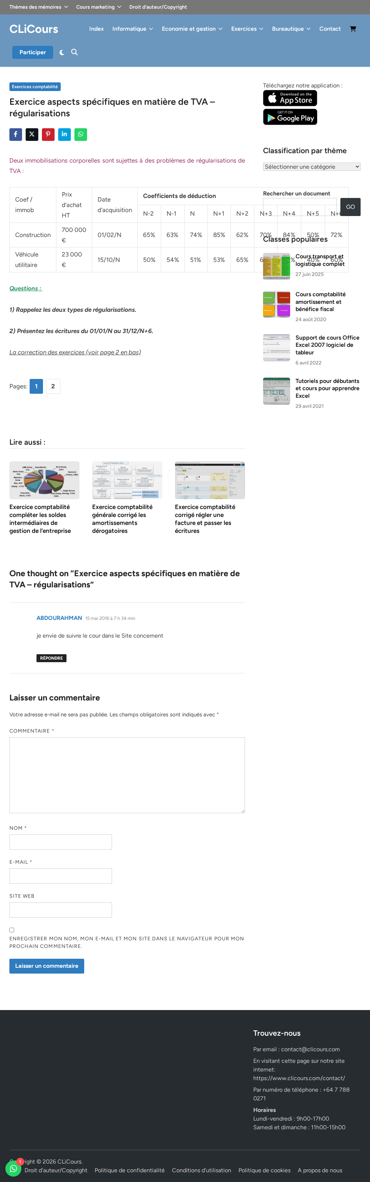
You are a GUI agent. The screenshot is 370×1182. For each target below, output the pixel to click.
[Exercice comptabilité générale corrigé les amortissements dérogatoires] (127, 479)
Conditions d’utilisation (201, 1170)
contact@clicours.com (310, 1049)
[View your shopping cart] (353, 30)
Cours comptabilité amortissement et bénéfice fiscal (321, 301)
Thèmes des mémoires (35, 7)
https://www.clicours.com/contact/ (299, 1078)
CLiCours (33, 29)
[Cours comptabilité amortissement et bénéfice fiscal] (276, 295)
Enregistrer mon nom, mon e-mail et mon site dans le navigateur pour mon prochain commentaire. (127, 942)
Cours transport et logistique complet (320, 260)
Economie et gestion (189, 28)
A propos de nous (320, 1170)
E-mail (21, 862)
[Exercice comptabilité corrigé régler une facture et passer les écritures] (210, 479)
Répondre (51, 658)
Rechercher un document (296, 193)
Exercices (244, 28)
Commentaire (32, 731)
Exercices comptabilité (35, 86)
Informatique (129, 28)
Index (96, 28)
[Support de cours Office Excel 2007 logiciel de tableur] (276, 338)
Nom (18, 828)
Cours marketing (95, 7)
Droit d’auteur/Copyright (158, 7)
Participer (33, 52)
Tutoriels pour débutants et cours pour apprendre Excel (328, 388)
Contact (330, 28)
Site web (22, 896)
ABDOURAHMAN (59, 617)
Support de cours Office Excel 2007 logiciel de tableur (328, 345)
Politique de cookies (264, 1170)
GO (350, 206)
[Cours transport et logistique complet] (276, 257)
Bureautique (288, 28)
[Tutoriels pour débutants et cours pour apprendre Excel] (276, 381)
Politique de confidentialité (130, 1170)
